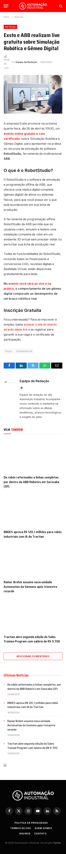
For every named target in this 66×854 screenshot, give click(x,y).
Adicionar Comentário (33, 656)
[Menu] (6, 6)
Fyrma (57, 842)
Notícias (10, 27)
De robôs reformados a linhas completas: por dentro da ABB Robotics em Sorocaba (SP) (31, 482)
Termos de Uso (20, 828)
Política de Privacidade (31, 822)
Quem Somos (43, 828)
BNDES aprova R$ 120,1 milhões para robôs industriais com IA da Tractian (33, 534)
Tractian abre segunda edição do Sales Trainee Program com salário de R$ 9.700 (32, 639)
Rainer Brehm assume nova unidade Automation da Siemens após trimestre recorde (30, 587)
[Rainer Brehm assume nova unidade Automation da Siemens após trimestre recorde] (33, 560)
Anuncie (24, 833)
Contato (40, 833)
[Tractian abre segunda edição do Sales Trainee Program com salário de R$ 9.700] (33, 615)
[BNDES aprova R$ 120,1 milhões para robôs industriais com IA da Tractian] (33, 510)
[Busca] (60, 6)
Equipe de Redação (26, 62)
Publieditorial (24, 351)
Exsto (9, 351)
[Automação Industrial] (33, 6)
